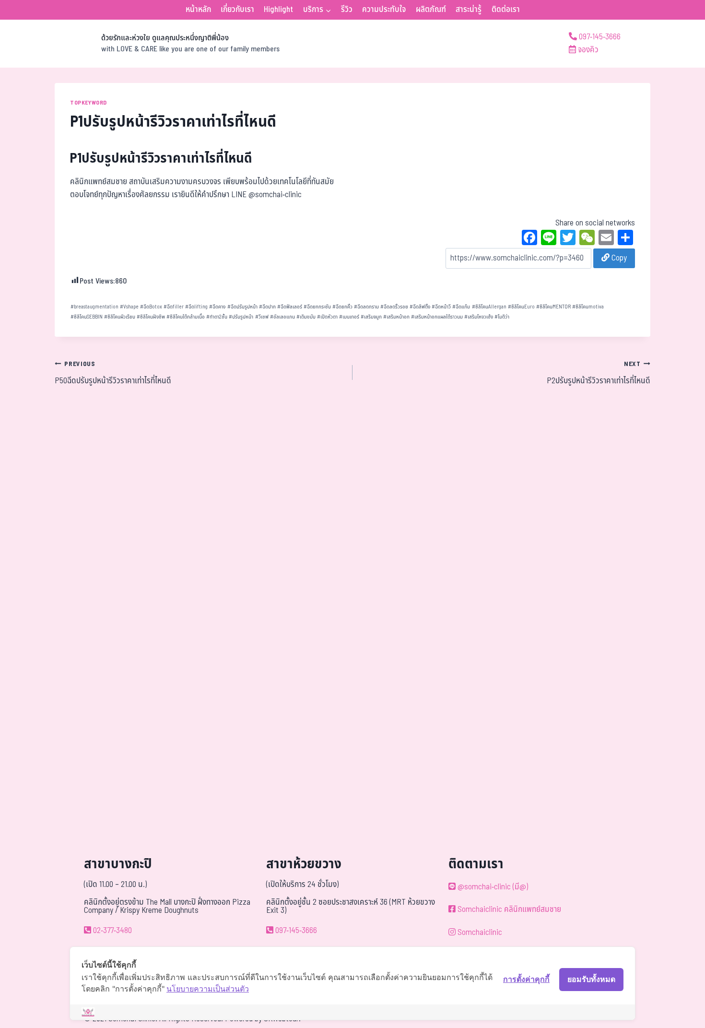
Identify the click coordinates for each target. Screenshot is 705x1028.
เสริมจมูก (371, 317)
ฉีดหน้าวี (441, 307)
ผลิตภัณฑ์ (431, 9)
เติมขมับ (306, 317)
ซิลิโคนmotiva (588, 307)
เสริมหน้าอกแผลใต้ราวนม (437, 317)
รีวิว (346, 9)
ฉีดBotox (151, 307)
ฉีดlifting (196, 307)
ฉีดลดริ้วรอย (394, 307)
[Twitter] (567, 239)
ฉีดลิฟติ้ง (420, 307)
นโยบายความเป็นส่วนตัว (207, 988)
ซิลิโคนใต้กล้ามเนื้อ (185, 317)
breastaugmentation (94, 307)
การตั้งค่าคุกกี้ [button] (526, 979)
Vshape (129, 307)
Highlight (278, 9)
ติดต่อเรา (506, 9)
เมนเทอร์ (349, 317)
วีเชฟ (262, 317)
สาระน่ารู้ (469, 9)
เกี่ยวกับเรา (237, 9)
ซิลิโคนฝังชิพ (151, 317)
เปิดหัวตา (327, 317)
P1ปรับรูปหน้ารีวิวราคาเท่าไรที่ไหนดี (161, 158)
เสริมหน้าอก (396, 317)
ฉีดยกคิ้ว (342, 307)
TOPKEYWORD (88, 102)
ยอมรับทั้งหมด (591, 979)
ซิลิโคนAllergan (489, 307)
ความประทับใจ (384, 9)
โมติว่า (501, 317)
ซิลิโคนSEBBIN (86, 317)
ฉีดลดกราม (366, 307)
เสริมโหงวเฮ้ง (478, 317)
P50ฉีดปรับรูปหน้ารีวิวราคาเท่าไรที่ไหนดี (113, 373)
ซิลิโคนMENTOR (553, 307)
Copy (618, 258)
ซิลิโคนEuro (521, 307)
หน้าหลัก (198, 9)
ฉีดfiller (174, 307)
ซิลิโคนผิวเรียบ (119, 317)
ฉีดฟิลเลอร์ (289, 307)
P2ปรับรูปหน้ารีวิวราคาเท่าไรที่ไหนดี (598, 373)
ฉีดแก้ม (461, 307)
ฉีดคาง (217, 307)
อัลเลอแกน (282, 317)
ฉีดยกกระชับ (317, 307)
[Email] (606, 239)
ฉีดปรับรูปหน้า (242, 307)
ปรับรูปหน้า (241, 317)
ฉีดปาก (267, 307)
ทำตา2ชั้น (216, 317)
